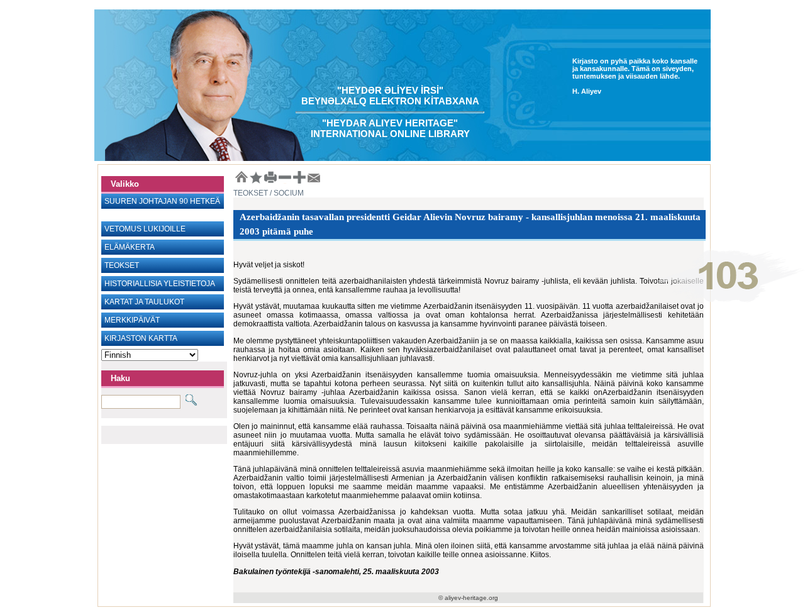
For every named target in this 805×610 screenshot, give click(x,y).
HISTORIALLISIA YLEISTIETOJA (159, 283)
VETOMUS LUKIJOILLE (145, 229)
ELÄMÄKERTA (129, 247)
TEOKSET (121, 265)
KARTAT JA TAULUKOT (144, 301)
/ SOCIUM (286, 193)
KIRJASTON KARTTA (140, 338)
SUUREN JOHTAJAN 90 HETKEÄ (162, 201)
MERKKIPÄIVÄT (132, 320)
